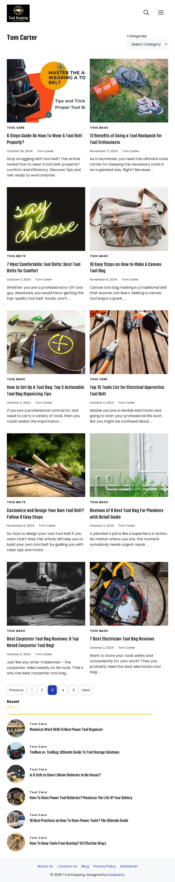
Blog (85, 866)
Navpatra (116, 874)
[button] (146, 13)
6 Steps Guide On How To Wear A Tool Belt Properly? (44, 139)
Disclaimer (129, 866)
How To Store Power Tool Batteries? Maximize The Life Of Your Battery (81, 798)
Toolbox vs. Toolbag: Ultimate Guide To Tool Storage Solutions (74, 752)
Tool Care (15, 127)
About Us (45, 866)
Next (86, 690)
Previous (16, 690)
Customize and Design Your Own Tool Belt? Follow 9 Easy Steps (45, 514)
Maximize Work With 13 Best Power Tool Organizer (66, 730)
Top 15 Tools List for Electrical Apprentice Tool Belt (127, 391)
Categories (137, 36)
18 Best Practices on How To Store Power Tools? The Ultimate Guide (79, 821)
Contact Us (67, 866)
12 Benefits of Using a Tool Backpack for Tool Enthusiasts (126, 139)
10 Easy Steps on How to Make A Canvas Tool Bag (125, 268)
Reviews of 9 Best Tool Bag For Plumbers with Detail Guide (126, 514)
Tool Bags (99, 127)
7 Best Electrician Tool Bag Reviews (122, 639)
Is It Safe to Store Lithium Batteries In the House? (65, 775)
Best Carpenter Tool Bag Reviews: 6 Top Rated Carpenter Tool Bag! (43, 642)
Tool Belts (16, 256)
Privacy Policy (104, 866)
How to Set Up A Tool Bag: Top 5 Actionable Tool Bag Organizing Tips (45, 391)
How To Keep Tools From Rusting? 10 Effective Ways (68, 843)
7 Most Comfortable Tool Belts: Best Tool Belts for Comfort (43, 268)
